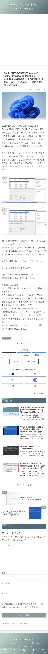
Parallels (7, 338)
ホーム (12, 643)
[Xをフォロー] (35, 374)
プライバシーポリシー (24, 646)
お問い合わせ (35, 643)
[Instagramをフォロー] (35, 380)
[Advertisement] (24, 41)
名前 (5, 573)
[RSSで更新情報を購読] (35, 386)
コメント (7, 545)
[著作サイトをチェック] (13, 374)
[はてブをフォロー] (13, 380)
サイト (4, 593)
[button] (31, 361)
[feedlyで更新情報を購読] (13, 386)
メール (6, 583)
